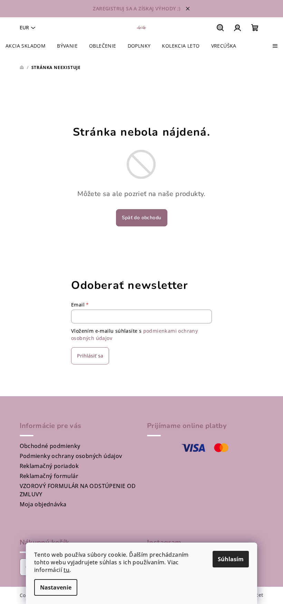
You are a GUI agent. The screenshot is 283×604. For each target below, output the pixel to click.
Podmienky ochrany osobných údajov (71, 456)
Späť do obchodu (142, 217)
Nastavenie (55, 587)
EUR (24, 27)
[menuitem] (25, 46)
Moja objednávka (43, 504)
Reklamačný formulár (49, 476)
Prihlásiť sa (90, 355)
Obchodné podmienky (50, 446)
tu (66, 570)
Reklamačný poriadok (49, 466)
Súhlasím (231, 559)
